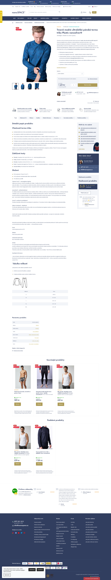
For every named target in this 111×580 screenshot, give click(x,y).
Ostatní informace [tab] (47, 117)
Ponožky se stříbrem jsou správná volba (88, 144)
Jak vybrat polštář (89, 524)
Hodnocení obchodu (40, 6)
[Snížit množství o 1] (71, 85)
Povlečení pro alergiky (89, 534)
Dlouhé (37, 328)
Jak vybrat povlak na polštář (91, 527)
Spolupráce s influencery (76, 544)
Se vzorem (31, 344)
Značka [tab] (38, 117)
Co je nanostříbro (60, 524)
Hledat (59, 12)
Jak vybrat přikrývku (89, 529)
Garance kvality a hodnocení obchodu (42, 529)
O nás (32, 6)
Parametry (56, 117)
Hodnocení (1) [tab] (23, 117)
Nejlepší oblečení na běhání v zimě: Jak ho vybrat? (88, 133)
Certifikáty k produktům (61, 543)
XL (35, 340)
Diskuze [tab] (31, 117)
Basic (30, 334)
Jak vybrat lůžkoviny (89, 522)
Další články (82, 149)
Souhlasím (40, 569)
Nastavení (7, 574)
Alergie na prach (59, 536)
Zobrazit (17, 404)
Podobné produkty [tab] (81, 117)
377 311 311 (80, 92)
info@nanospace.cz (93, 92)
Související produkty (68, 117)
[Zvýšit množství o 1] (76, 85)
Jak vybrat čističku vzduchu (91, 537)
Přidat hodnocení (84, 192)
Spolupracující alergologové (40, 537)
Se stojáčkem (36, 331)
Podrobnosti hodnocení (74, 26)
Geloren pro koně (59, 550)
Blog (35, 6)
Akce (13, 6)
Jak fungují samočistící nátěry (62, 531)
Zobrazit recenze (27, 494)
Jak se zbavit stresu (60, 541)
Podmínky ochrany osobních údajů (41, 534)
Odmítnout (32, 569)
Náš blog (73, 534)
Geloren (57, 545)
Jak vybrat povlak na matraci (91, 532)
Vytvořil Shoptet (95, 576)
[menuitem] (14, 18)
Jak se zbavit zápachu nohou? (87, 141)
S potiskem (36, 344)
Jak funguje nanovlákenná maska (61, 528)
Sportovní (34, 334)
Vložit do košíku (87, 85)
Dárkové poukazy (48, 6)
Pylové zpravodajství (60, 522)
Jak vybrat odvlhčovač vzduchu (91, 539)
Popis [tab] (15, 117)
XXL (38, 340)
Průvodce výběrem (68, 6)
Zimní (37, 334)
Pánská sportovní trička (18, 350)
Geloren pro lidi (59, 548)
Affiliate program (74, 541)
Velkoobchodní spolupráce (39, 541)
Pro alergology (74, 539)
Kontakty (73, 522)
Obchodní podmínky (38, 532)
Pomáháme (73, 537)
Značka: (61, 101)
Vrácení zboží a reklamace (39, 524)
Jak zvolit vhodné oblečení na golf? (88, 136)
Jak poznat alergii (60, 538)
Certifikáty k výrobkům (25, 6)
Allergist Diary (74, 546)
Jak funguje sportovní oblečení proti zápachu (88, 129)
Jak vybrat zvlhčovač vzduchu (91, 541)
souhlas (22, 570)
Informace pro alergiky (56, 6)
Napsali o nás (17, 6)
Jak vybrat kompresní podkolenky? (88, 138)
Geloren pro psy (59, 553)
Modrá (37, 325)
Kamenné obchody (38, 527)
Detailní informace (61, 67)
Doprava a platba (37, 522)
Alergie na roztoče (60, 533)
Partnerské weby (74, 532)
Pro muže (37, 337)
